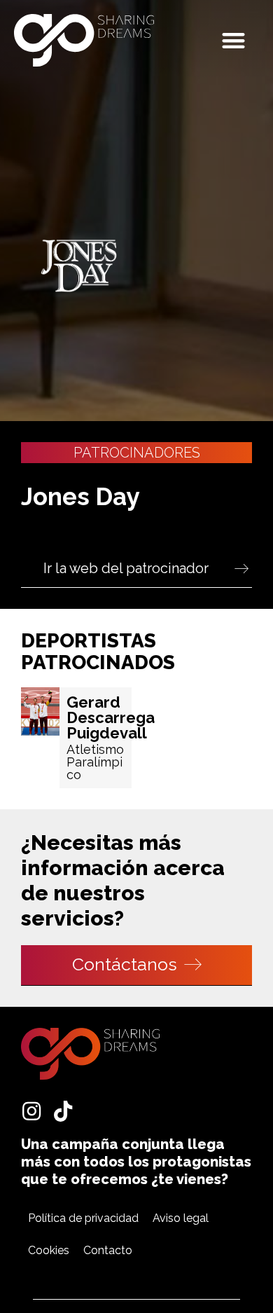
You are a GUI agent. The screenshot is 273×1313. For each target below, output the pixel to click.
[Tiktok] (63, 1111)
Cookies (48, 1250)
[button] (234, 40)
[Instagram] (31, 1111)
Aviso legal (181, 1218)
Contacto (107, 1250)
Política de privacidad (83, 1218)
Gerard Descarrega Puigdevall (110, 717)
